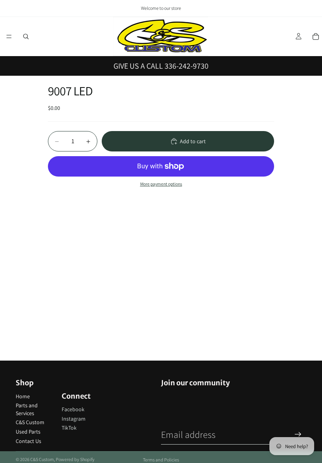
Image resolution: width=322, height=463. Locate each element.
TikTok (69, 427)
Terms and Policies (161, 460)
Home (23, 396)
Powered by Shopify (75, 459)
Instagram (74, 418)
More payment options (161, 184)
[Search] (26, 36)
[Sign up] (298, 434)
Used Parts (28, 431)
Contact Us (28, 441)
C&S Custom (30, 422)
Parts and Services (27, 409)
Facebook (73, 409)
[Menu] (9, 36)
